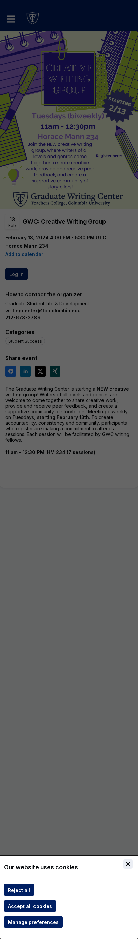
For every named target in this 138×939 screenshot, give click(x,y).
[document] (69, 897)
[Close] (128, 864)
